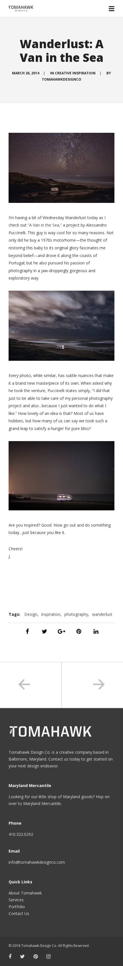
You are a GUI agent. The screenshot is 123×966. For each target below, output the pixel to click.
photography (76, 614)
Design (30, 614)
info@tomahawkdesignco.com (37, 862)
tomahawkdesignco (61, 79)
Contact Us (19, 913)
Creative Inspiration (75, 73)
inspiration (50, 614)
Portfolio (17, 906)
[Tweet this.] (44, 631)
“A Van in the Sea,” (45, 225)
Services (16, 899)
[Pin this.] (78, 631)
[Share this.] (27, 631)
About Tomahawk (25, 893)
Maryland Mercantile (42, 803)
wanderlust (102, 614)
